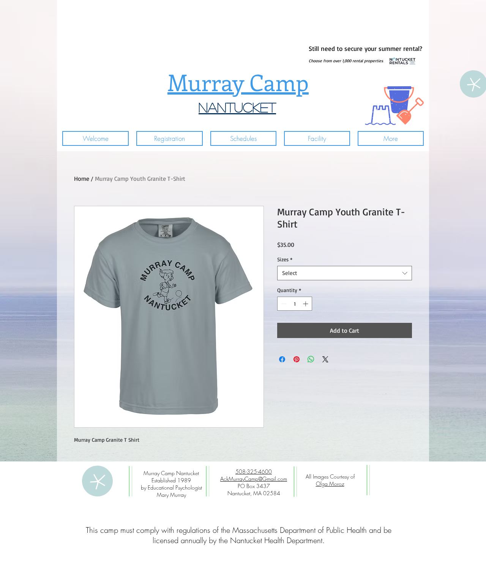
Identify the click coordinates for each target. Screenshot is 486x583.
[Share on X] (325, 359)
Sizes (284, 259)
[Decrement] (283, 303)
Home (81, 178)
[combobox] (344, 273)
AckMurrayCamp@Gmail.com (253, 478)
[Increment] (306, 303)
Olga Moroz (330, 483)
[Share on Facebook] (282, 359)
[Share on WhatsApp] (311, 359)
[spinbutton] (294, 303)
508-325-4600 (253, 471)
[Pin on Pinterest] (296, 359)
